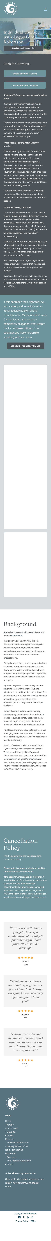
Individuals (12, 1128)
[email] (19, 1217)
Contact (9, 1164)
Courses (9, 1135)
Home (8, 1121)
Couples (11, 1131)
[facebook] (23, 1217)
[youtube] (28, 1217)
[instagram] (32, 1217)
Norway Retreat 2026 (17, 1146)
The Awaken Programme (19, 1160)
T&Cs (33, 1221)
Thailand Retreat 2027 (18, 1142)
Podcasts (11, 1157)
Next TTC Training (14, 1149)
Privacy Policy (22, 1221)
